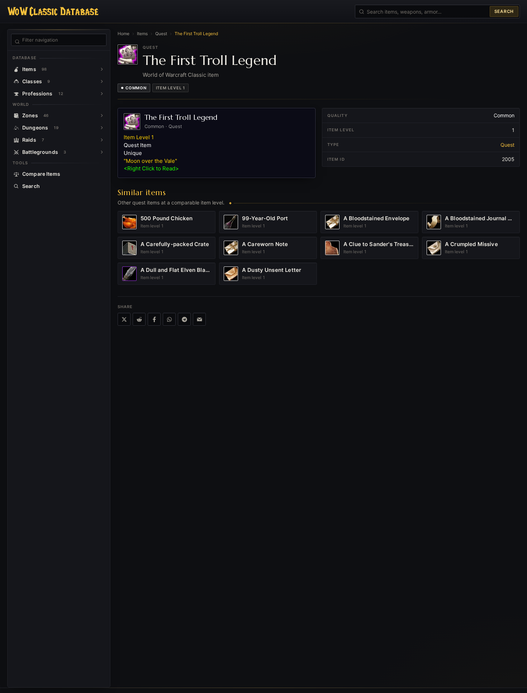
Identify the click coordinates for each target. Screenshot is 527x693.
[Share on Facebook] (154, 319)
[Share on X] (124, 319)
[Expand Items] (101, 69)
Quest (161, 33)
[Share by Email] (199, 319)
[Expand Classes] (101, 81)
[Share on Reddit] (139, 319)
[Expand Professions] (101, 94)
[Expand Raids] (101, 140)
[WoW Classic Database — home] (52, 11)
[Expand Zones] (101, 115)
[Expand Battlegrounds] (101, 152)
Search (504, 11)
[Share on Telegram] (184, 319)
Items (142, 33)
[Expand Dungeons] (101, 128)
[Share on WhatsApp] (169, 319)
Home (123, 33)
